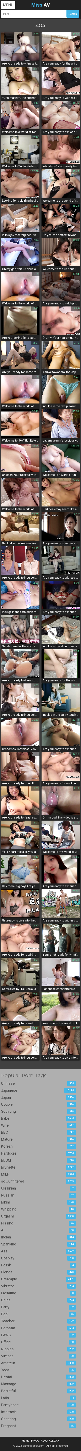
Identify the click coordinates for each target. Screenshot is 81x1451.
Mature (37, 1139)
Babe (37, 1118)
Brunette (37, 1167)
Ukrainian (37, 1188)
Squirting (37, 1111)
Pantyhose (37, 1405)
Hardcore (37, 1153)
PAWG (37, 1335)
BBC (37, 1132)
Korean (37, 1146)
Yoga (37, 1370)
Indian (37, 1237)
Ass (37, 1251)
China (37, 1300)
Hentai (37, 1377)
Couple (37, 1104)
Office (37, 1342)
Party (37, 1307)
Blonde (37, 1272)
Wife (37, 1125)
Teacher (37, 1321)
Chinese (37, 1083)
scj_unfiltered (37, 1181)
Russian (37, 1195)
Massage (37, 1384)
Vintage (37, 1356)
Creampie (37, 1279)
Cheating (37, 1419)
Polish (37, 1265)
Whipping (37, 1209)
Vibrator (37, 1286)
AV (40, 5)
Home (25, 1440)
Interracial (37, 1412)
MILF (37, 1174)
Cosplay (37, 1258)
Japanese (37, 1090)
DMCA (35, 1440)
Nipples (37, 1349)
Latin (37, 1398)
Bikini (37, 1202)
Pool (37, 1314)
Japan (37, 1097)
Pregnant (37, 1426)
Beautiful (37, 1391)
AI (37, 1230)
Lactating (37, 1293)
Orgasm (37, 1216)
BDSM (37, 1160)
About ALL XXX (50, 1440)
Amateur (37, 1363)
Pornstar (37, 1328)
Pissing (37, 1223)
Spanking (37, 1244)
